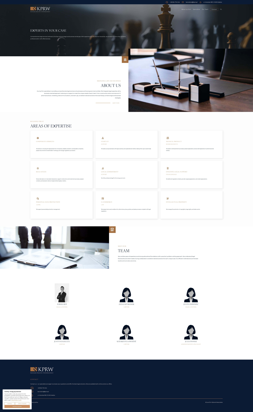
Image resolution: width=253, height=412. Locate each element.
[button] (116, 103)
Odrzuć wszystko (22, 403)
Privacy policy (34, 402)
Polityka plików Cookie (16, 400)
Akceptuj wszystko (17, 406)
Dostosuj (9, 403)
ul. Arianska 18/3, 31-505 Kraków (46, 395)
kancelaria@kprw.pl (43, 391)
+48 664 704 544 (42, 388)
